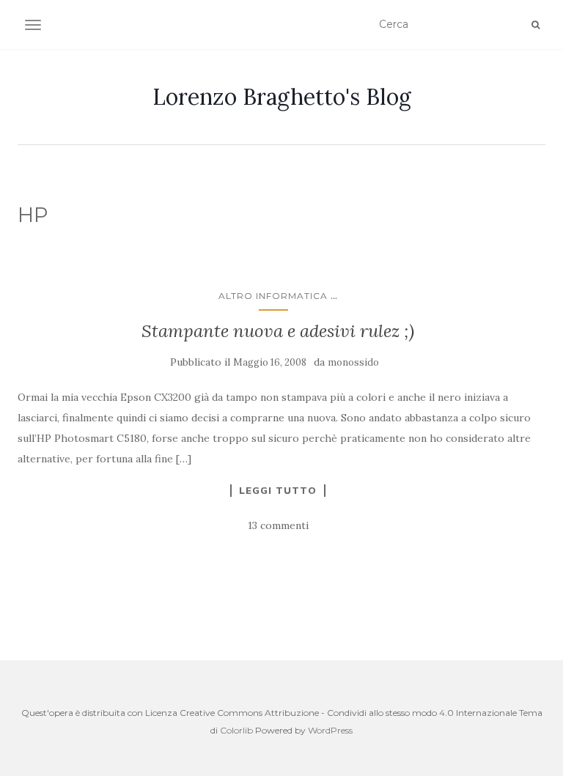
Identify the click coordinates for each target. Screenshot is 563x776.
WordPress (330, 730)
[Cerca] (535, 25)
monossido (353, 362)
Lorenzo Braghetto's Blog (281, 97)
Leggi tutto (278, 490)
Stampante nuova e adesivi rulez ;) (277, 330)
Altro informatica (273, 295)
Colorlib (236, 730)
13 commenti (278, 525)
